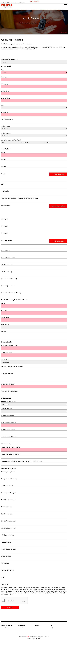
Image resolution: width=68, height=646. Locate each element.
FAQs (52, 628)
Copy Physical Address (58, 206)
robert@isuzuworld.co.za (17, 2)
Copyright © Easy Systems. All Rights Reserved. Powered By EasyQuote (34, 637)
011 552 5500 (5, 2)
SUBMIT (9, 607)
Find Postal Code (58, 174)
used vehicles (5, 628)
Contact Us (21, 628)
